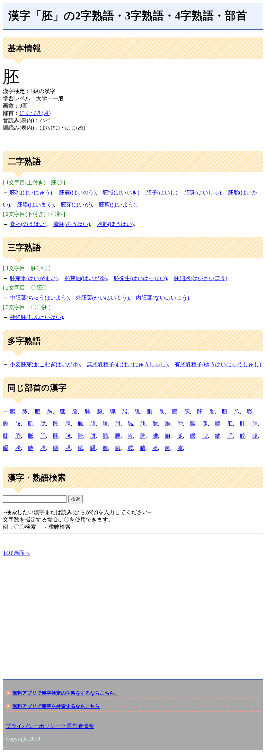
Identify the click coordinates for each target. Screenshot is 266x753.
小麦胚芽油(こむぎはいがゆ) (45, 364)
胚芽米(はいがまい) (33, 278)
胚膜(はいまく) (35, 205)
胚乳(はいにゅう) (31, 192)
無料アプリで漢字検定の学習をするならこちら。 (65, 693)
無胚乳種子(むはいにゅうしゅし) (127, 364)
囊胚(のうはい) (71, 224)
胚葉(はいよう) (117, 205)
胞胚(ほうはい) (115, 224)
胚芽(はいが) (76, 205)
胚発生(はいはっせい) (140, 278)
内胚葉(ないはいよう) (162, 298)
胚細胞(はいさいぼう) (200, 278)
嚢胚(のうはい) (28, 224)
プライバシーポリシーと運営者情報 (50, 726)
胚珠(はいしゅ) (202, 192)
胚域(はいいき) (121, 192)
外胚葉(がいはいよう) (102, 298)
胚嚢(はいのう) (77, 192)
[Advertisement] (133, 611)
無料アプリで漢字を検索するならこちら (56, 706)
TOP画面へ (16, 553)
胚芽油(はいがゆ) (85, 278)
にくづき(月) (35, 113)
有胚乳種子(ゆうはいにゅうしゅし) (218, 364)
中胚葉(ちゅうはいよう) (39, 298)
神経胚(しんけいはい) (36, 317)
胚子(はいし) (161, 192)
